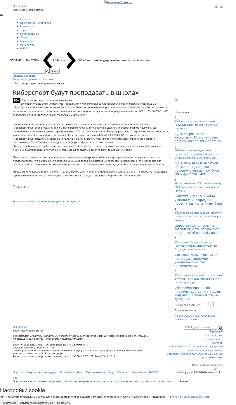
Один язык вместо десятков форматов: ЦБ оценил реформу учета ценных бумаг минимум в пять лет (197, 168)
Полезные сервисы (24, 75)
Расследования (29, 33)
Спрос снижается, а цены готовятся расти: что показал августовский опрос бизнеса (197, 229)
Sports (211, 315)
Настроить (63, 402)
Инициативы (27, 44)
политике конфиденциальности (191, 396)
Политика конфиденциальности (204, 350)
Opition (188, 315)
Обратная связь (213, 335)
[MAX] (217, 6)
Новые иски (27, 26)
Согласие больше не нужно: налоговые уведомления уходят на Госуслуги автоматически (196, 260)
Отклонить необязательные (36, 402)
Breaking (180, 319)
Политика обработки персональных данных (196, 346)
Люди (23, 37)
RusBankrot (20, 6)
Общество (26, 41)
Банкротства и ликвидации (36, 22)
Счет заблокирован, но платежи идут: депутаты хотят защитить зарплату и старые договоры (198, 293)
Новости (25, 19)
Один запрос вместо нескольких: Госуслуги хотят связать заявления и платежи (198, 137)
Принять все (8, 402)
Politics (179, 315)
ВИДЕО (24, 48)
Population (192, 319)
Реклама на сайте (212, 339)
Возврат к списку (47, 201)
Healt (196, 315)
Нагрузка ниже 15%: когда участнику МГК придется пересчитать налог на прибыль (199, 199)
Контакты (217, 342)
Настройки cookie (212, 357)
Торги (23, 30)
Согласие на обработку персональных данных (195, 353)
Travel (203, 315)
